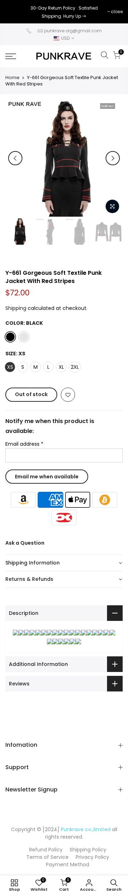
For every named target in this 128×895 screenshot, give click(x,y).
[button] (64, 563)
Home (12, 77)
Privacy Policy (92, 857)
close (15, 12)
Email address (24, 444)
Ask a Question (24, 542)
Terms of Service (47, 857)
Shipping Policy (88, 849)
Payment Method (67, 864)
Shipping (15, 308)
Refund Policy (46, 849)
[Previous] (15, 158)
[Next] (113, 158)
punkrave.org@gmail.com (73, 31)
